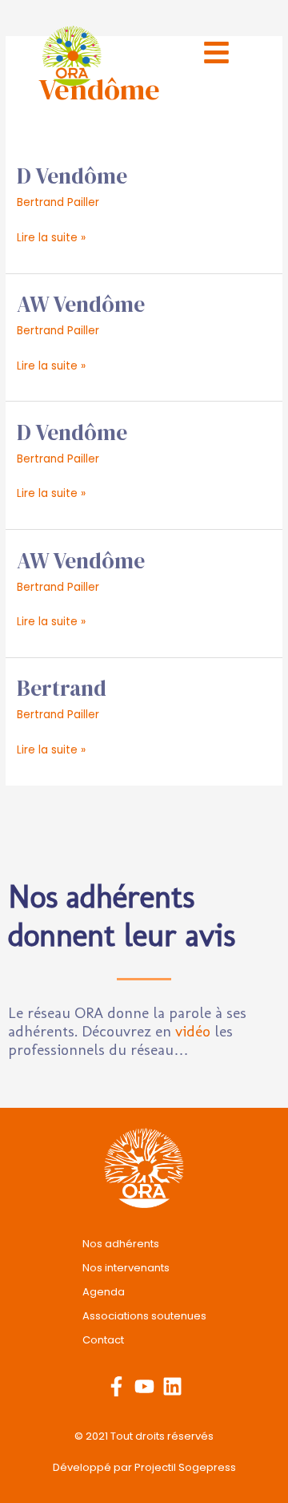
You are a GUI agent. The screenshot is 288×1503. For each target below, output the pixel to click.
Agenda (103, 1291)
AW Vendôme (81, 304)
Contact (103, 1339)
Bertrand (61, 688)
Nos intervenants (126, 1267)
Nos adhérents (120, 1243)
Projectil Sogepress (185, 1467)
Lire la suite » (51, 236)
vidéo (192, 1031)
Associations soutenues (144, 1315)
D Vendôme (72, 176)
